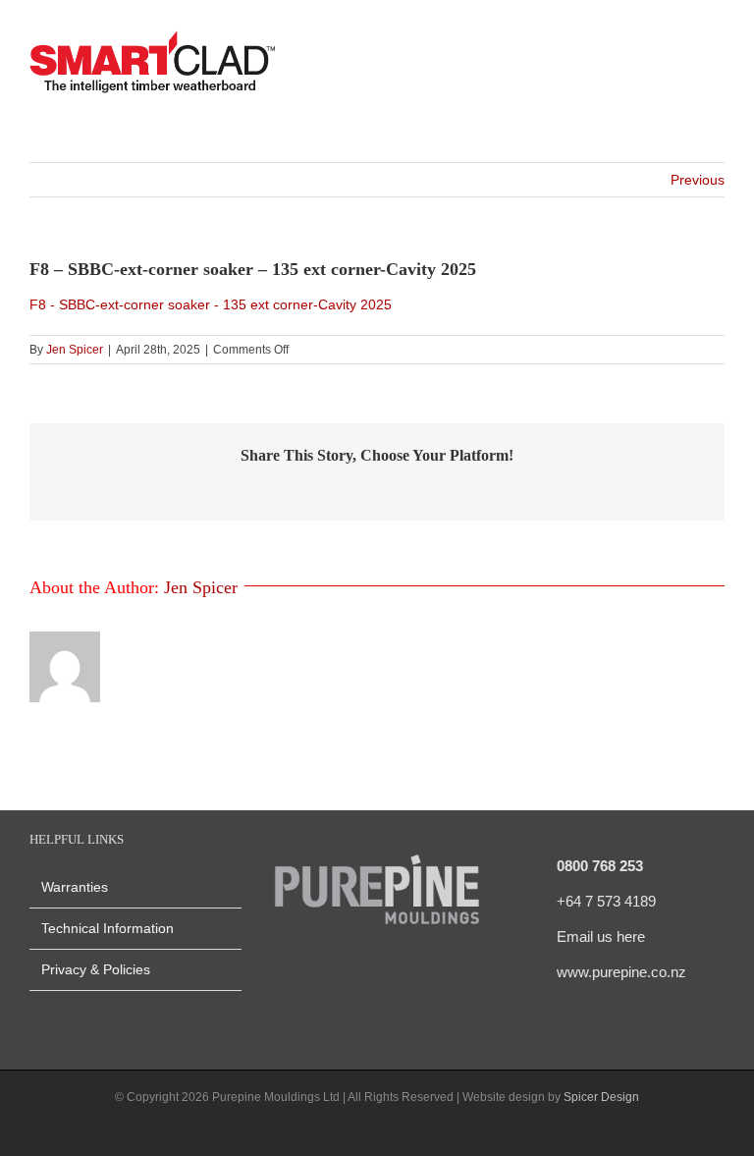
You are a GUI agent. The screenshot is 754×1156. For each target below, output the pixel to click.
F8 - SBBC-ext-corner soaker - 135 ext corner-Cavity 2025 (210, 304)
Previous (698, 180)
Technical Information (107, 928)
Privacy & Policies (95, 969)
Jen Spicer (74, 350)
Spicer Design (601, 1097)
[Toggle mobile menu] (717, 64)
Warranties (74, 887)
